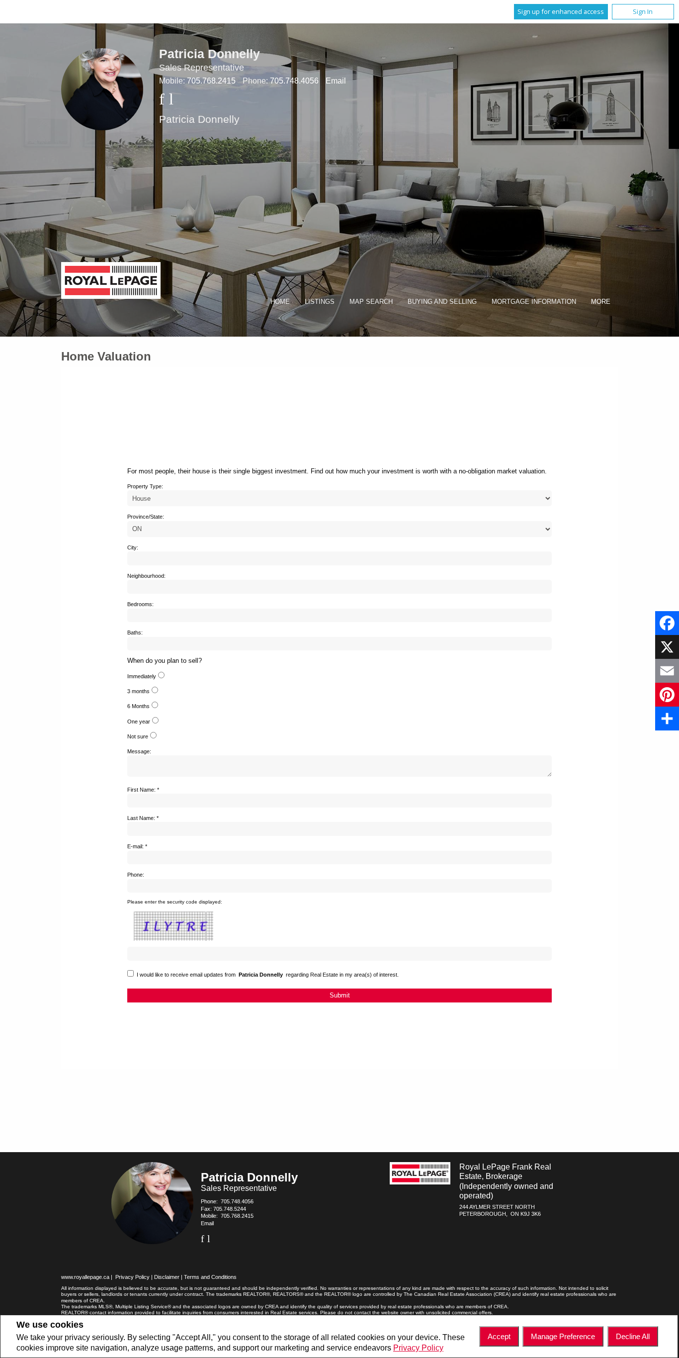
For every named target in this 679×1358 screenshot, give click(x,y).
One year (138, 721)
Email (336, 81)
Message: (139, 751)
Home (280, 301)
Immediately (141, 676)
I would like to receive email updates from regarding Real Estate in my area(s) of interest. (268, 975)
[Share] (667, 718)
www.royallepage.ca (85, 1277)
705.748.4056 (294, 81)
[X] (667, 647)
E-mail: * (137, 846)
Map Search (371, 301)
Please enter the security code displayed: (174, 902)
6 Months (138, 706)
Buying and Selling (442, 301)
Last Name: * (143, 818)
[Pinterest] (667, 695)
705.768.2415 (211, 81)
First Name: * (143, 790)
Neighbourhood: (146, 576)
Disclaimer (166, 1277)
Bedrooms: (140, 604)
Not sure (137, 736)
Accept (499, 1336)
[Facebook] (667, 623)
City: (132, 547)
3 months (138, 691)
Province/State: (145, 517)
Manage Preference (563, 1336)
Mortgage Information (534, 301)
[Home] (111, 281)
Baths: (135, 632)
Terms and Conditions (210, 1277)
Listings (320, 301)
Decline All (633, 1336)
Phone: (135, 875)
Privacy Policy (418, 1348)
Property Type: (145, 486)
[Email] (667, 671)
